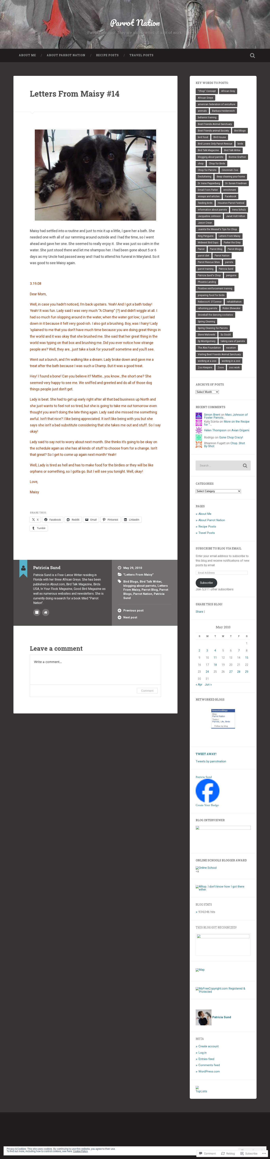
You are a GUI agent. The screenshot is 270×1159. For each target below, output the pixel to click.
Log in (202, 1052)
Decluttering (204, 176)
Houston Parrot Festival (231, 203)
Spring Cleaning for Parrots (213, 328)
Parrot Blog (150, 589)
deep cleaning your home (231, 176)
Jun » (208, 684)
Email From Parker (208, 190)
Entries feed (206, 1059)
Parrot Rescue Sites (209, 262)
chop (201, 163)
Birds (227, 721)
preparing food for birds (211, 295)
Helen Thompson (215, 430)
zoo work (234, 367)
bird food (203, 137)
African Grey (228, 91)
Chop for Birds (217, 163)
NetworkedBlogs (220, 710)
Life (222, 721)
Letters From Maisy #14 (74, 93)
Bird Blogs (130, 581)
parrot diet (203, 255)
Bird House (219, 137)
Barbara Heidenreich (223, 111)
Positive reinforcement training (215, 288)
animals (202, 111)
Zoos (221, 367)
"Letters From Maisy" (138, 574)
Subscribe (206, 583)
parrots (229, 262)
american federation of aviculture (216, 104)
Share (199, 611)
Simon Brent (212, 414)
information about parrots (212, 209)
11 (215, 657)
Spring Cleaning (206, 321)
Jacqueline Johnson (209, 216)
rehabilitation (234, 301)
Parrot (201, 249)
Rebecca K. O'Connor (210, 301)
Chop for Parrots (207, 170)
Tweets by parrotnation (211, 761)
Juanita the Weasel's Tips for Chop (217, 229)
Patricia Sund (226, 269)
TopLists (201, 1091)
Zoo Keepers (205, 367)
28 (238, 671)
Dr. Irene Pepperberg (209, 183)
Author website (45, 612)
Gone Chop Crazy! (231, 437)
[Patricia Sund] (207, 801)
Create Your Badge (207, 805)
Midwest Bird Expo (208, 242)
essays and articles (209, 196)
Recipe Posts (107, 55)
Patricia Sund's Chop (209, 275)
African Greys (205, 97)
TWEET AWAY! (206, 754)
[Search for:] (223, 465)
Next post (130, 617)
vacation (231, 347)
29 (246, 671)
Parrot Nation (135, 22)
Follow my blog (221, 726)
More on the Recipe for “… (226, 423)
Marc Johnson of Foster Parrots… (226, 416)
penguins (231, 275)
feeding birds (205, 203)
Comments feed (209, 1065)
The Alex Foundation (209, 347)
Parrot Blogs (235, 249)
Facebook (230, 196)
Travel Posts (141, 55)
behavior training (207, 117)
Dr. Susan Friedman (236, 183)
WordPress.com (209, 1071)
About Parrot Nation (66, 55)
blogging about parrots (139, 586)
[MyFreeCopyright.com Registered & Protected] (223, 991)
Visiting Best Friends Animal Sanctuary (219, 354)
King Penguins (205, 236)
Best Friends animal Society (213, 130)
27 (230, 671)
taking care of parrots (233, 341)
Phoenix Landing (207, 282)
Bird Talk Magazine (208, 150)
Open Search (253, 55)
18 (215, 664)
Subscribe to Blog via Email (218, 548)
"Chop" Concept (207, 91)
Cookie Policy (80, 1151)
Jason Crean (205, 222)
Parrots (215, 721)
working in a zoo (231, 361)
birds (240, 143)
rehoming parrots (207, 308)
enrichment (229, 190)
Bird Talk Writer (150, 581)
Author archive (36, 612)
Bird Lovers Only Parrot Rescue (215, 143)
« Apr (199, 684)
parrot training (205, 269)
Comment (147, 690)
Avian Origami (240, 430)
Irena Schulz (239, 209)
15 (246, 657)
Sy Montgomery (206, 341)
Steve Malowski (206, 334)
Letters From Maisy (229, 236)
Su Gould (226, 334)
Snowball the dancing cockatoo (215, 314)
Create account (208, 1046)
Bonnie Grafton (237, 157)
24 (207, 671)
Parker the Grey (232, 242)
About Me (27, 55)
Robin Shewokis (231, 308)
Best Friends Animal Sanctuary (215, 124)
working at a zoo (207, 361)
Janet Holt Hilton (235, 216)
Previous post (133, 610)
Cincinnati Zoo (230, 170)
